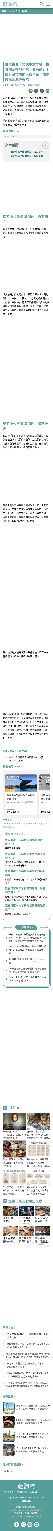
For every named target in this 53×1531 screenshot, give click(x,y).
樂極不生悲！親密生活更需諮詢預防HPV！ (41, 1240)
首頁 (4, 11)
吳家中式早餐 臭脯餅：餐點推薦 (27, 156)
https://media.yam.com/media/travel (26, 1510)
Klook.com (8, 136)
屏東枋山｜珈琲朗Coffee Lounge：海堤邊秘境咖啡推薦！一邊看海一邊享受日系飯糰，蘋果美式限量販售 (9, 1220)
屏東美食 (23, 11)
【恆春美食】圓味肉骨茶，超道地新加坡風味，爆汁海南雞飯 (10, 1240)
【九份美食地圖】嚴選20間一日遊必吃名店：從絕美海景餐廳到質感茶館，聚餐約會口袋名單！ (27, 1385)
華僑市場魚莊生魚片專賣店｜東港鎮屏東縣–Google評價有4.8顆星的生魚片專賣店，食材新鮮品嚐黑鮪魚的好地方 (27, 938)
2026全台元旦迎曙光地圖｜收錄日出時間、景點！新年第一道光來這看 (27, 970)
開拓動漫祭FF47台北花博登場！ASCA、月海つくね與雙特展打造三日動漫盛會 (27, 1375)
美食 (12, 11)
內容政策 (34, 1492)
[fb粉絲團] (16, 1524)
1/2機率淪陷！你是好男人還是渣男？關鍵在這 (25, 1220)
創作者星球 (22, 1492)
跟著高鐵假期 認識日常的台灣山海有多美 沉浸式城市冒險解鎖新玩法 (28, 1345)
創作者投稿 (9, 1492)
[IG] (23, 1524)
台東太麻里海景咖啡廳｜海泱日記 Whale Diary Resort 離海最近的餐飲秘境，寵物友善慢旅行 (28, 1355)
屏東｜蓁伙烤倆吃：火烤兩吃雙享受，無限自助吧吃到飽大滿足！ (41, 1220)
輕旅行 (10, 4)
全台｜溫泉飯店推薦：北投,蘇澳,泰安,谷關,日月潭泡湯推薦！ (27, 979)
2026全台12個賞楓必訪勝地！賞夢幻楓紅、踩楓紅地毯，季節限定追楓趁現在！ (27, 949)
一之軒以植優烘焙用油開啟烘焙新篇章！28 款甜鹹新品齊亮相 (27, 1365)
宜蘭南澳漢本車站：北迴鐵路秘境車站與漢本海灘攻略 (28, 1336)
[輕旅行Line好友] (36, 1524)
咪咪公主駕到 (34, 85)
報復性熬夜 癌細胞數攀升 (20, 961)
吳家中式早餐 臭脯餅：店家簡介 (27, 152)
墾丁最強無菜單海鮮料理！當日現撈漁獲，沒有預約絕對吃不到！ (25, 1240)
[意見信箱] (30, 1524)
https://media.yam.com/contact (26, 1516)
